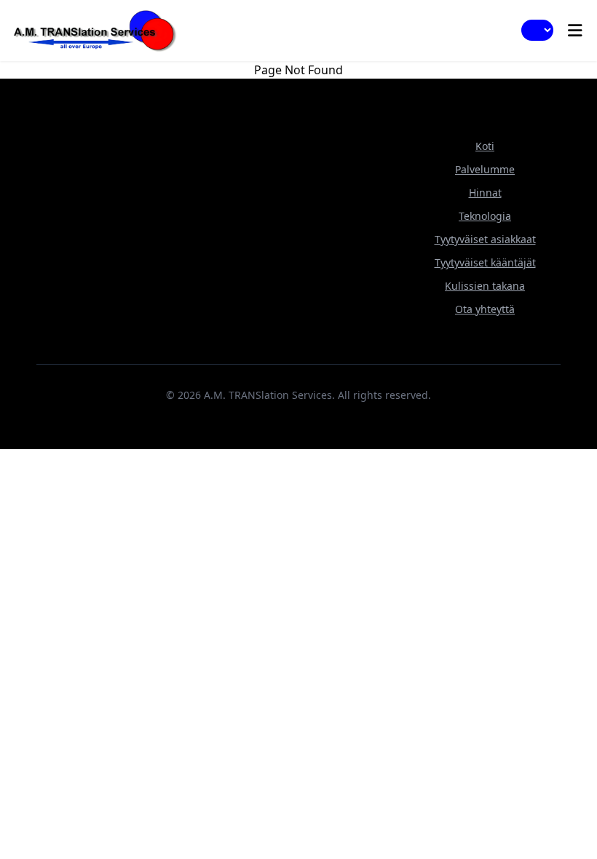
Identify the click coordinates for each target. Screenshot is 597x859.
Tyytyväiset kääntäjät (485, 262)
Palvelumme (485, 169)
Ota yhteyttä (485, 309)
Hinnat (485, 192)
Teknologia (485, 216)
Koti (484, 146)
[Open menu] (575, 30)
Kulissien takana (485, 286)
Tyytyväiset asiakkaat (485, 239)
